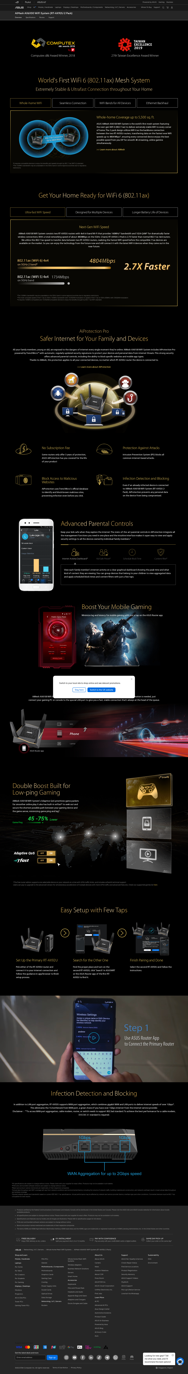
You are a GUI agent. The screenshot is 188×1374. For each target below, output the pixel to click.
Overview (18, 17)
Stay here (79, 689)
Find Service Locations (130, 1267)
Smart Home (72, 1276)
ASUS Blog (99, 1328)
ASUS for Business (102, 1321)
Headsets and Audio (75, 1292)
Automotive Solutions (103, 1313)
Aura (96, 1336)
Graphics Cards (47, 1275)
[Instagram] (66, 1357)
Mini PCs (44, 1259)
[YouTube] (74, 1357)
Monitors (18, 1290)
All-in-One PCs (20, 1298)
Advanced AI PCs (101, 1305)
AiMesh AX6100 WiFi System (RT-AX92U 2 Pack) (43, 13)
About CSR (99, 1274)
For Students (20, 1278)
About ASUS (99, 1259)
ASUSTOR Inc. (100, 1282)
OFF (42, 860)
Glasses (44, 1263)
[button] (161, 2)
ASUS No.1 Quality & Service (132, 1259)
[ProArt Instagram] (123, 1357)
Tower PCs (19, 1302)
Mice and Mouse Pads (76, 1288)
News (97, 1267)
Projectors (19, 1294)
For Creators (20, 1275)
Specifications (30, 17)
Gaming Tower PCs (22, 1305)
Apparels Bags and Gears (77, 1296)
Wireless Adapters (75, 1265)
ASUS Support (126, 1286)
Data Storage (46, 1298)
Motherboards (47, 1271)
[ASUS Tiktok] (99, 1357)
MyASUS (124, 1282)
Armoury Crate (100, 1332)
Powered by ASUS (150, 2)
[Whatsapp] (115, 1357)
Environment (153, 1263)
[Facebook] (82, 1357)
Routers (44, 1305)
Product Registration (129, 1271)
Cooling (44, 1282)
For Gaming (19, 1282)
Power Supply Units (48, 1286)
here (155, 885)
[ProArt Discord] (131, 1357)
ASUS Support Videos (129, 1278)
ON (51, 860)
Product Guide (100, 1317)
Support (51, 17)
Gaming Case (46, 1278)
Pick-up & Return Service (130, 1290)
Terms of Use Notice (60, 1368)
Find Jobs (98, 1294)
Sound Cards (46, 1290)
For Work (18, 1271)
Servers (71, 1273)
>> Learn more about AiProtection (94, 367)
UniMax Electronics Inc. (104, 1290)
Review (42, 17)
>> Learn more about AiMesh (111, 150)
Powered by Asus (101, 1324)
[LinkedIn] (90, 1357)
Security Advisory (128, 1274)
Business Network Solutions (78, 1269)
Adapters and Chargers (77, 1300)
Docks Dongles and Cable (77, 1303)
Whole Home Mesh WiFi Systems (77, 1260)
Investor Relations (101, 1271)
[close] (132, 679)
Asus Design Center (102, 1309)
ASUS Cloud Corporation (104, 1286)
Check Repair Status (129, 1263)
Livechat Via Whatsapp (130, 1294)
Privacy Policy (76, 1368)
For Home (19, 1267)
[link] (19, 7)
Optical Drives (46, 1294)
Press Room (99, 1278)
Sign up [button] (52, 1357)
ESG (149, 1259)
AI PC (97, 1301)
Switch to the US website (101, 689)
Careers (98, 1263)
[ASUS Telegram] (107, 1357)
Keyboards (72, 1284)
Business (170, 2)
